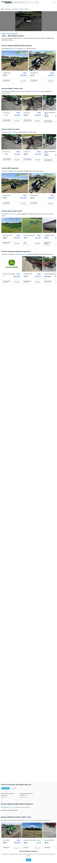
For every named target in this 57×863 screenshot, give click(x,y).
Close (28, 859)
